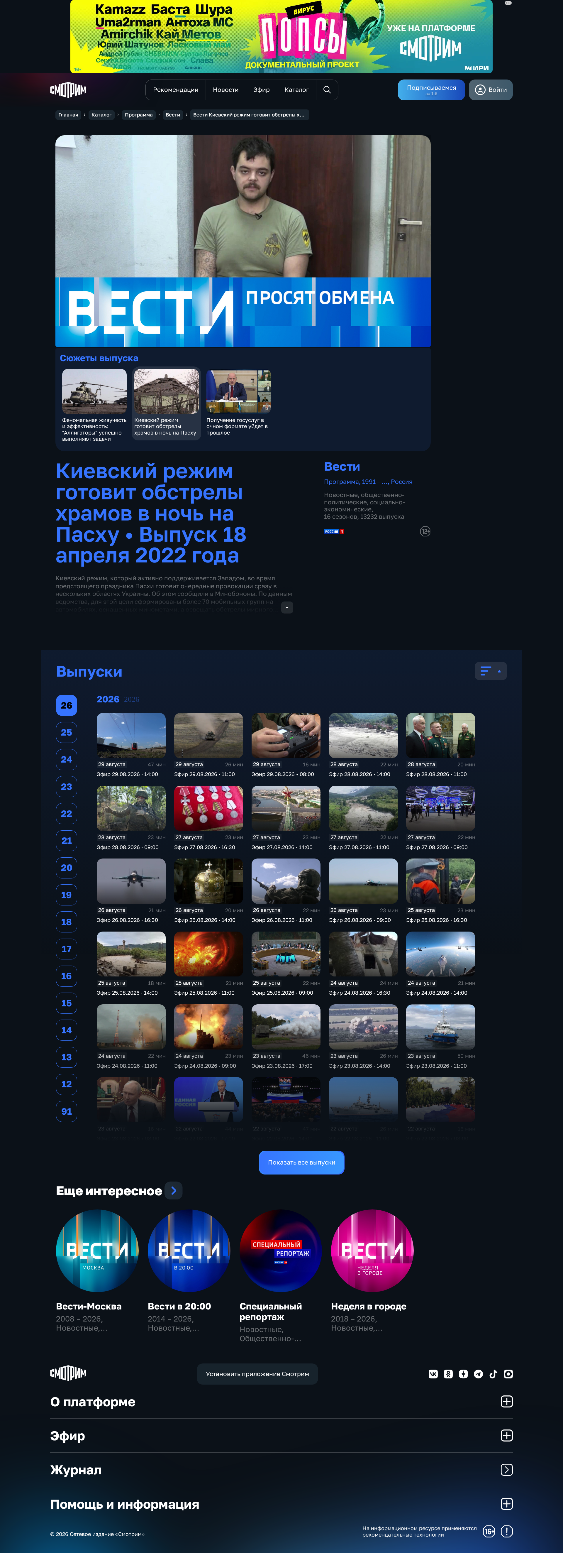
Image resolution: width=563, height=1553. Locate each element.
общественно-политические (364, 498)
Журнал (75, 1469)
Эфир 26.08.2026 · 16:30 (127, 920)
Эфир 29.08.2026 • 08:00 (283, 774)
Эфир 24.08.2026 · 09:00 (205, 1065)
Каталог (101, 115)
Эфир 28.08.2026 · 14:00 (359, 774)
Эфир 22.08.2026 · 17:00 (204, 1138)
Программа (139, 115)
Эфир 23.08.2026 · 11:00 (436, 1065)
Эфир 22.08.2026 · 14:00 (282, 1138)
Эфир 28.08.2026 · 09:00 (128, 847)
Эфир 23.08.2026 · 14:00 (359, 1065)
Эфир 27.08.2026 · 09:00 (437, 847)
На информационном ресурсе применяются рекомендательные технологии (419, 1531)
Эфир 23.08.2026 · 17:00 (282, 1065)
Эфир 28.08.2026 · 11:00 (436, 774)
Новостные (341, 494)
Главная (68, 115)
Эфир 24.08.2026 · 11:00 (127, 1065)
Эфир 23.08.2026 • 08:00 (128, 1138)
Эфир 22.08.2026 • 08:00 (437, 1138)
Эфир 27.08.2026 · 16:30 (204, 847)
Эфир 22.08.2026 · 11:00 (359, 1138)
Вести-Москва (89, 1306)
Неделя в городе (368, 1306)
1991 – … (375, 481)
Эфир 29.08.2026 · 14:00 (127, 774)
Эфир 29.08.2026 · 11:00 (204, 774)
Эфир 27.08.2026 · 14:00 (282, 847)
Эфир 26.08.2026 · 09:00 (360, 920)
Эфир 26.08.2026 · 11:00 (282, 920)
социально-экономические (364, 505)
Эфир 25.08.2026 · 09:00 (282, 992)
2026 (131, 699)
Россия (402, 481)
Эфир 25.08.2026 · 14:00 (127, 992)
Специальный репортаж (271, 1311)
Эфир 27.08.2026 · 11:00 (359, 847)
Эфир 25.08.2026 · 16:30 (436, 920)
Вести (173, 115)
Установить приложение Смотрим (257, 1374)
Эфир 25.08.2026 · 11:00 (204, 992)
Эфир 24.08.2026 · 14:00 (436, 992)
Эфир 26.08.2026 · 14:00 (204, 920)
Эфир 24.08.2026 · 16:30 (359, 992)
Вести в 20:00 (179, 1306)
